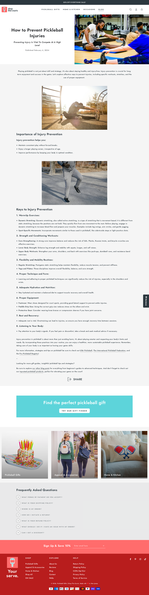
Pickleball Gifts (31, 564)
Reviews (52, 567)
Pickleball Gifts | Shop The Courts (68, 583)
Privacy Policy (79, 574)
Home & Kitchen (32, 571)
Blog (51, 571)
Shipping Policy (79, 567)
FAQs (51, 578)
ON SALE (29, 578)
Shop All (29, 574)
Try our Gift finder (74, 411)
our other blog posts (40, 368)
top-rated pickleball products (31, 371)
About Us (53, 564)
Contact (52, 574)
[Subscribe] (104, 545)
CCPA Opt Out (79, 571)
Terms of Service (80, 578)
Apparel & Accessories (35, 567)
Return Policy (78, 564)
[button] (130, 9)
